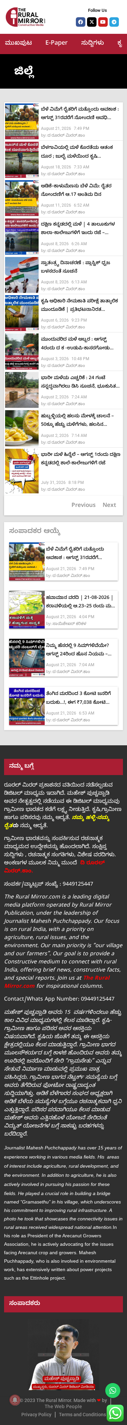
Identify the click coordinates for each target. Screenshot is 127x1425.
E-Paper (56, 44)
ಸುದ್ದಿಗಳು (92, 44)
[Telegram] (114, 22)
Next (109, 506)
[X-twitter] (92, 22)
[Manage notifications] (14, 1400)
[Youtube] (103, 22)
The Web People (63, 1407)
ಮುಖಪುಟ (18, 44)
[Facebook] (80, 22)
